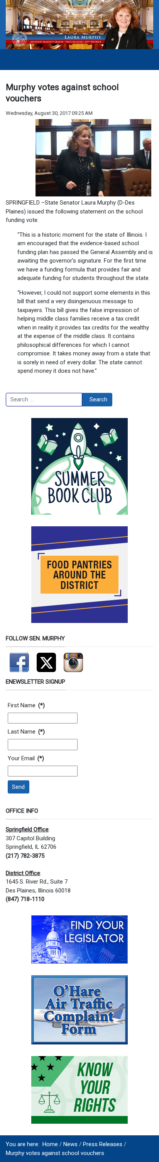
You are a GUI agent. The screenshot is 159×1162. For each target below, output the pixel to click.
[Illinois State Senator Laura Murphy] (79, 24)
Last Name (26, 731)
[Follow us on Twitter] (46, 659)
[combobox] (44, 400)
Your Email (26, 758)
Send (18, 786)
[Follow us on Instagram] (73, 659)
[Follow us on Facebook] (19, 659)
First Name (26, 705)
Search (98, 399)
